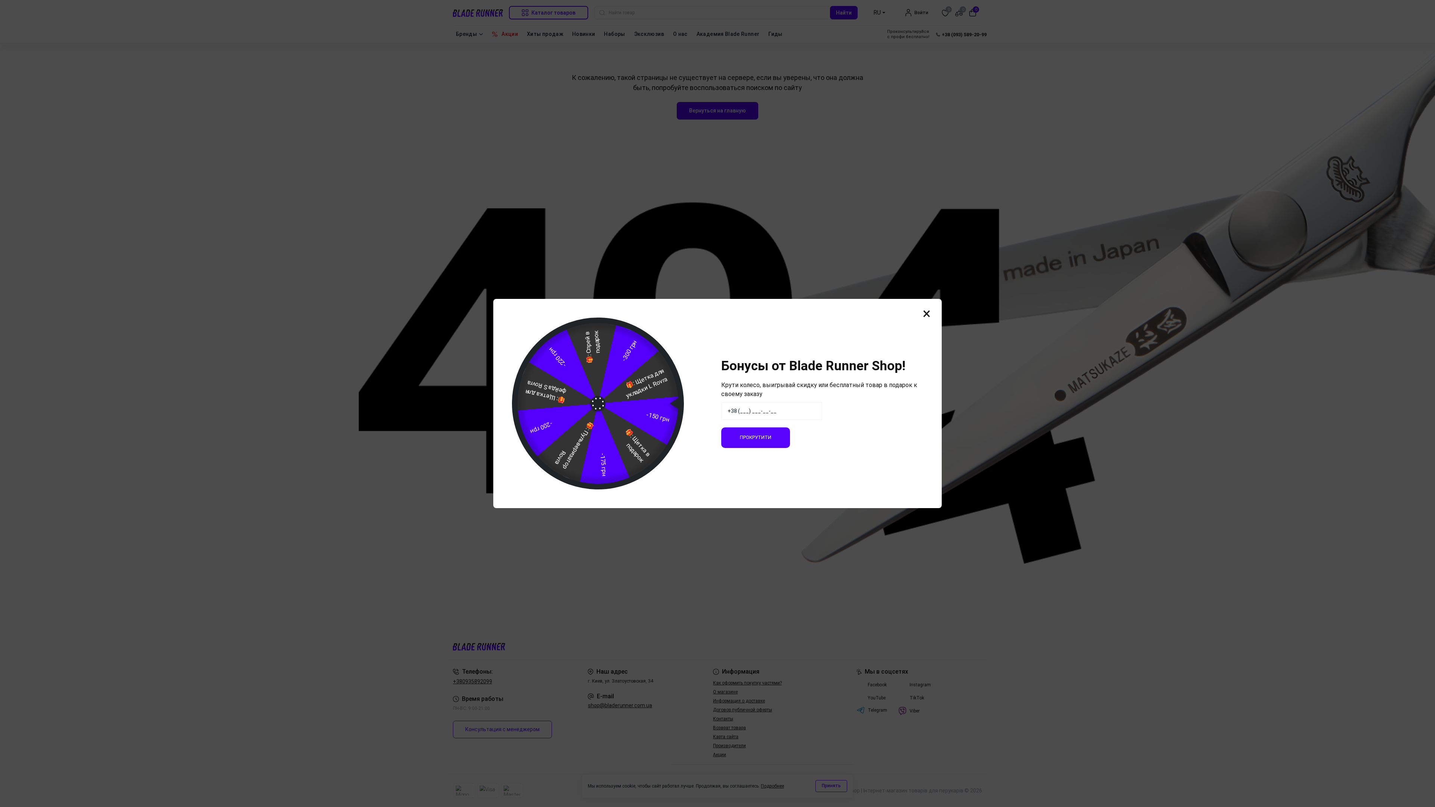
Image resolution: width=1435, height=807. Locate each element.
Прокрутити (755, 437)
